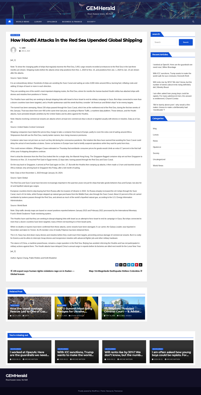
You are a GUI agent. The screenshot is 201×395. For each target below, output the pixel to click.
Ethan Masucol (77, 316)
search (156, 34)
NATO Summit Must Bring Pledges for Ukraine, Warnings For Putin (74, 311)
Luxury (38, 22)
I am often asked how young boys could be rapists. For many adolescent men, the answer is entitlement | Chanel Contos (172, 96)
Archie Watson (31, 359)
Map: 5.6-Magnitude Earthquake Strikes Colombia (114, 271)
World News (22, 22)
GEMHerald (100, 8)
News (155, 141)
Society (91, 22)
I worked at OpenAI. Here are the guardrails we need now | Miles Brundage (28, 355)
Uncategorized (159, 159)
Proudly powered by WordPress (89, 391)
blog (155, 129)
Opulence (52, 22)
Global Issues (125, 316)
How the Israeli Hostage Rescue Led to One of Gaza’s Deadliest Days (29, 311)
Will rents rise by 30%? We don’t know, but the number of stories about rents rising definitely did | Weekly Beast (172, 84)
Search (186, 42)
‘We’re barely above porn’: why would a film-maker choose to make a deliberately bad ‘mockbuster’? (171, 107)
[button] (193, 22)
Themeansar (118, 391)
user (23, 48)
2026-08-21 (16, 359)
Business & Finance (72, 22)
